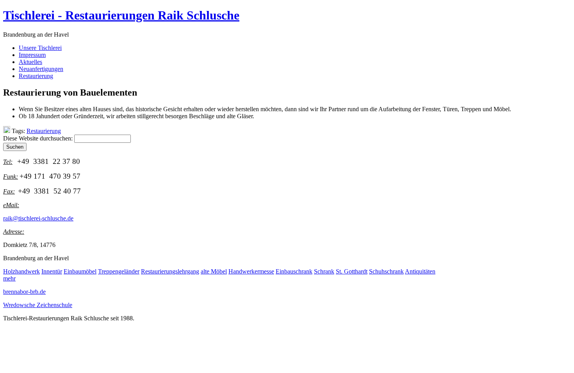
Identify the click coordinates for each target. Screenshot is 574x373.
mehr (9, 278)
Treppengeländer (118, 271)
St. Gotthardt (351, 271)
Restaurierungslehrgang (170, 271)
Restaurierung (44, 131)
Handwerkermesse (251, 271)
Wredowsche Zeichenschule (37, 305)
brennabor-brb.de (24, 291)
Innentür (51, 271)
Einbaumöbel (80, 271)
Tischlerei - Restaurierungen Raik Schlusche (121, 15)
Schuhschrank (386, 271)
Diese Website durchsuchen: (38, 138)
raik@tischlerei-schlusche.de (38, 218)
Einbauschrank (294, 271)
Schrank (324, 271)
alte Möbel (214, 271)
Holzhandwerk (21, 271)
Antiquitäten (420, 271)
